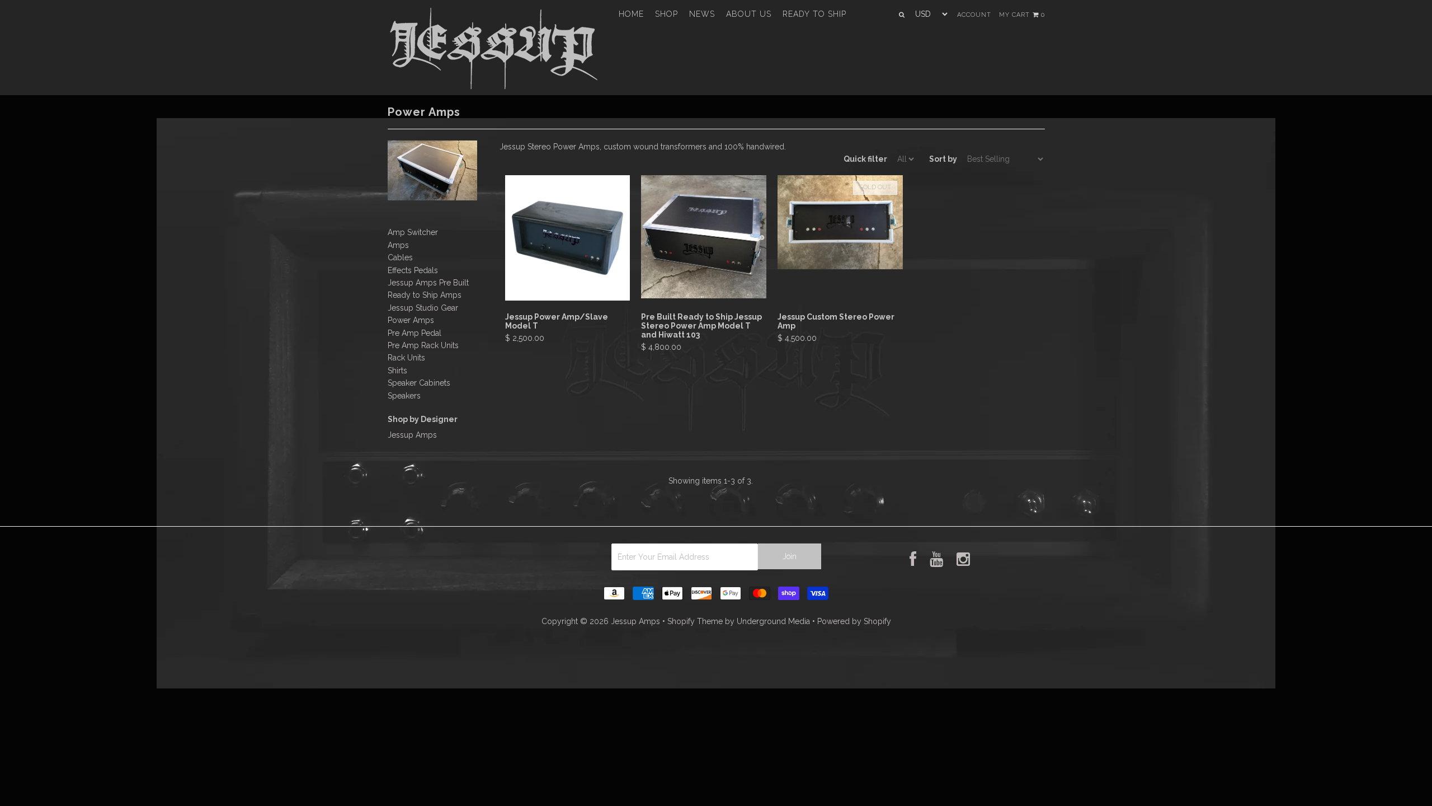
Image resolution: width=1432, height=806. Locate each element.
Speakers (404, 395)
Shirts (397, 370)
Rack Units (406, 357)
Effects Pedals (413, 270)
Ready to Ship (814, 14)
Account (974, 14)
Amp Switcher (413, 232)
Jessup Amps (412, 434)
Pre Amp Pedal (414, 333)
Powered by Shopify (854, 621)
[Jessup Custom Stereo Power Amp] (840, 266)
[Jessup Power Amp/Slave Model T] (567, 297)
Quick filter (865, 158)
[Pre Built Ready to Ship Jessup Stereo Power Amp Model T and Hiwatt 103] (703, 295)
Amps (398, 245)
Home (631, 14)
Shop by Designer (423, 419)
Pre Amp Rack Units (423, 345)
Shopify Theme (695, 621)
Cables (400, 257)
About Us (748, 14)
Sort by (943, 158)
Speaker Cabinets (419, 382)
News (702, 14)
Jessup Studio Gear (423, 307)
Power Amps (411, 320)
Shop (666, 14)
